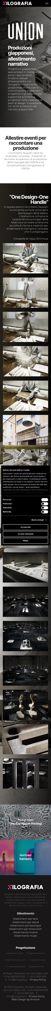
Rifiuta (25, 541)
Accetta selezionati (25, 534)
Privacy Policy (38, 979)
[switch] (44, 503)
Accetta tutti (25, 527)
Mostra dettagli (37, 520)
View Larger (26, 256)
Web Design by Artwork (25, 999)
